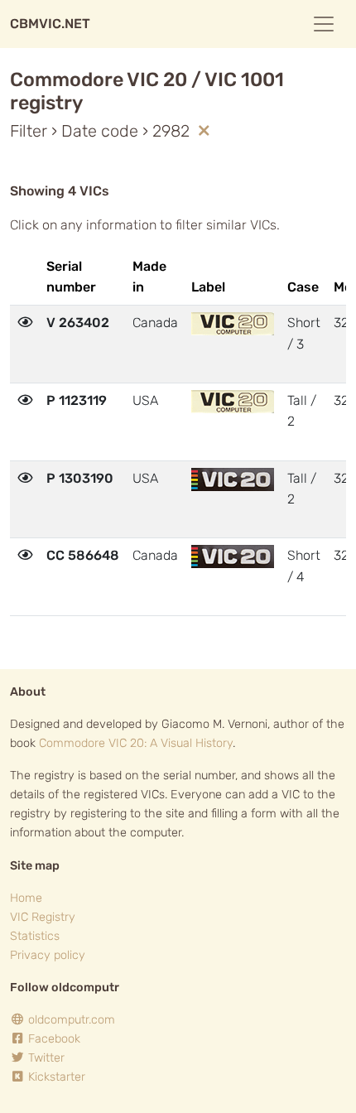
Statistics (35, 936)
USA (145, 400)
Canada (155, 322)
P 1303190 (79, 478)
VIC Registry (42, 917)
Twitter (45, 1058)
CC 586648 (82, 555)
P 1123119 (76, 400)
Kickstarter (55, 1077)
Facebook (52, 1039)
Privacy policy (47, 955)
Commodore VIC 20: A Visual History (136, 743)
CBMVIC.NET (50, 23)
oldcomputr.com (70, 1020)
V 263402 (77, 322)
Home (26, 898)
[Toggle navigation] (323, 24)
